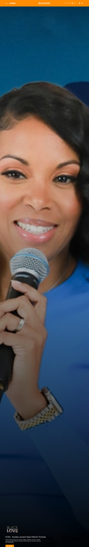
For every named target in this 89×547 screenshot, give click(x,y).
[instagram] (70, 3)
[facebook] (65, 3)
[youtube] (72, 3)
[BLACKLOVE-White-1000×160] (44, 3)
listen (12, 3)
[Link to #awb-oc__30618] (82, 3)
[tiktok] (74, 3)
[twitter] (67, 3)
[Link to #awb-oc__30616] (6, 3)
